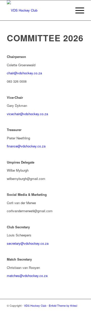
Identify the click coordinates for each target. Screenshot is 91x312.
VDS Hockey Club (35, 305)
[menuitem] (65, 10)
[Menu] (77, 10)
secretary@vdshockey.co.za (28, 243)
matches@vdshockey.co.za (27, 275)
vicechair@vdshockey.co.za (27, 113)
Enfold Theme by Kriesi (63, 305)
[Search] (65, 10)
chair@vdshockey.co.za (24, 73)
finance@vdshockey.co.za (26, 146)
